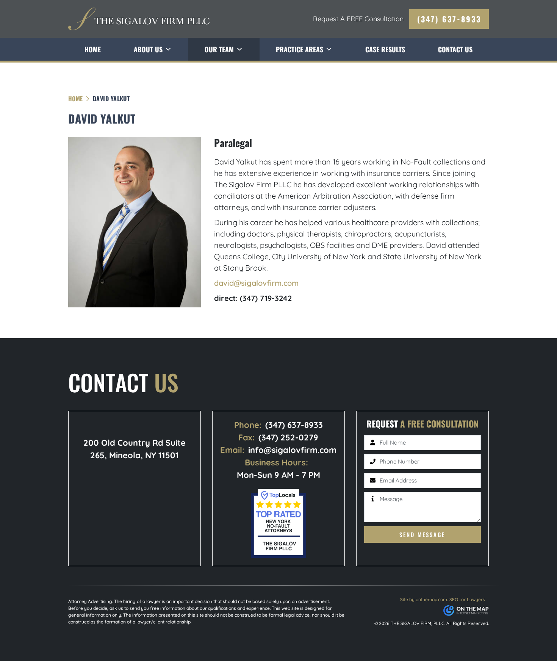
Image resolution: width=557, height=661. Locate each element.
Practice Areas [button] (299, 49)
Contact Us (455, 49)
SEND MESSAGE (422, 534)
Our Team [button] (219, 49)
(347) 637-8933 (449, 19)
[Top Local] (278, 522)
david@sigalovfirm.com (256, 283)
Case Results (385, 49)
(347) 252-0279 (288, 437)
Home (92, 49)
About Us (148, 49)
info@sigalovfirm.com (292, 450)
